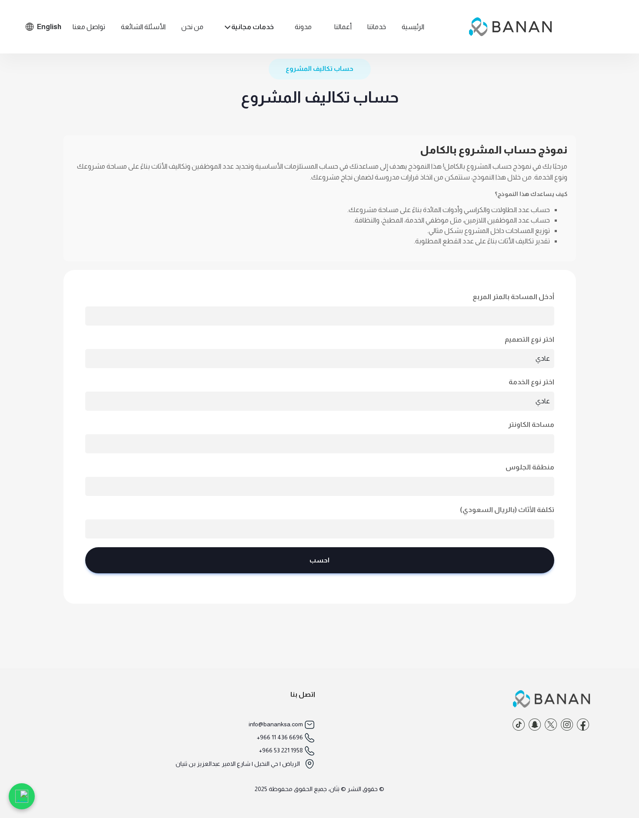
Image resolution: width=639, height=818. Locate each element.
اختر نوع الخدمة (531, 382)
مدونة (303, 26)
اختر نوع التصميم (529, 339)
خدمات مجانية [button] (252, 26)
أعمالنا (343, 26)
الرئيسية (413, 26)
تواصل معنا (89, 26)
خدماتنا (376, 26)
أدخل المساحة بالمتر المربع (513, 296)
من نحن (192, 26)
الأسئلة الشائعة (143, 26)
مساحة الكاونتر (531, 424)
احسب (319, 560)
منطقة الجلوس (530, 467)
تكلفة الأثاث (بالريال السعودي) (507, 509)
